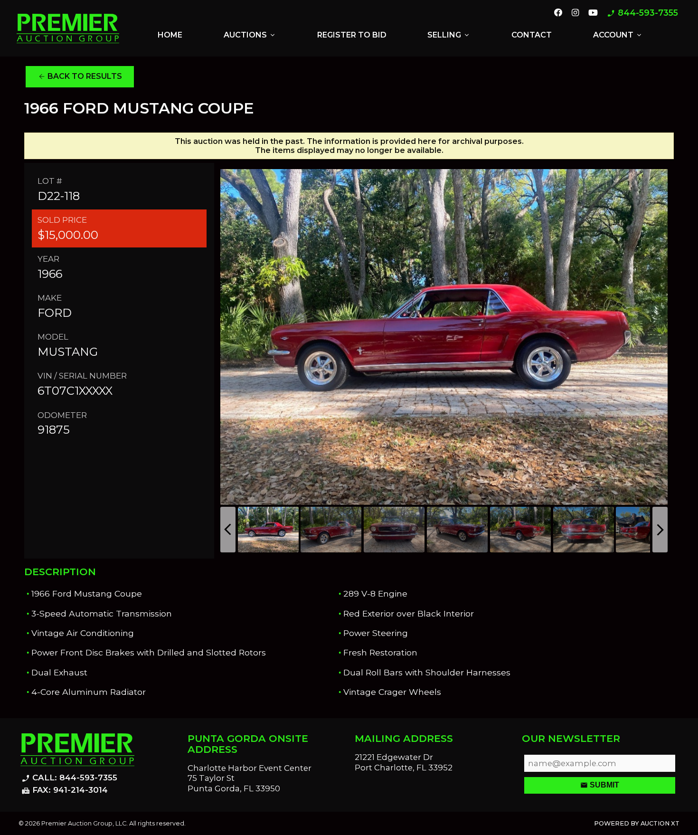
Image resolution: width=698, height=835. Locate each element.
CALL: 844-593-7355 (69, 778)
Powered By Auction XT (636, 823)
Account (618, 35)
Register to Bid (352, 34)
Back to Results (80, 76)
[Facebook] (558, 13)
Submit (599, 785)
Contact (531, 34)
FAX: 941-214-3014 (64, 790)
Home (170, 34)
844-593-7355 (642, 13)
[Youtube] (593, 13)
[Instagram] (575, 13)
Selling (449, 35)
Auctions (250, 35)
